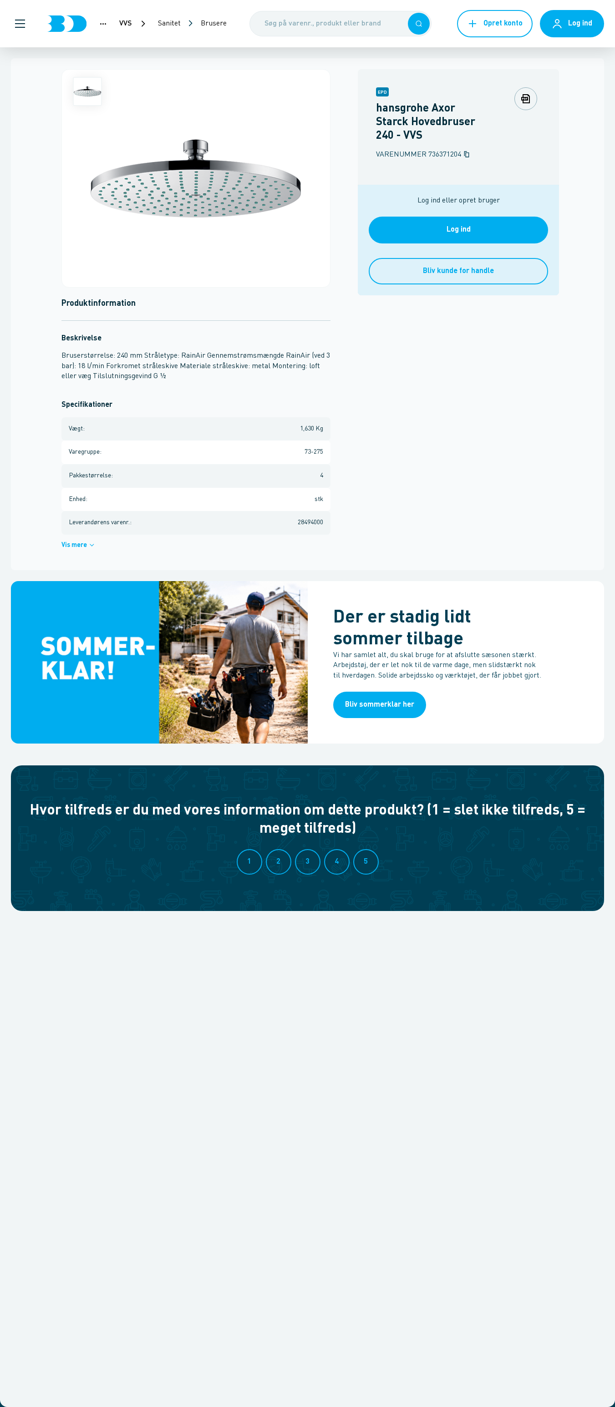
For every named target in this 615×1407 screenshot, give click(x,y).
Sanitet (169, 23)
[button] (20, 23)
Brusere (214, 23)
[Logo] (66, 23)
